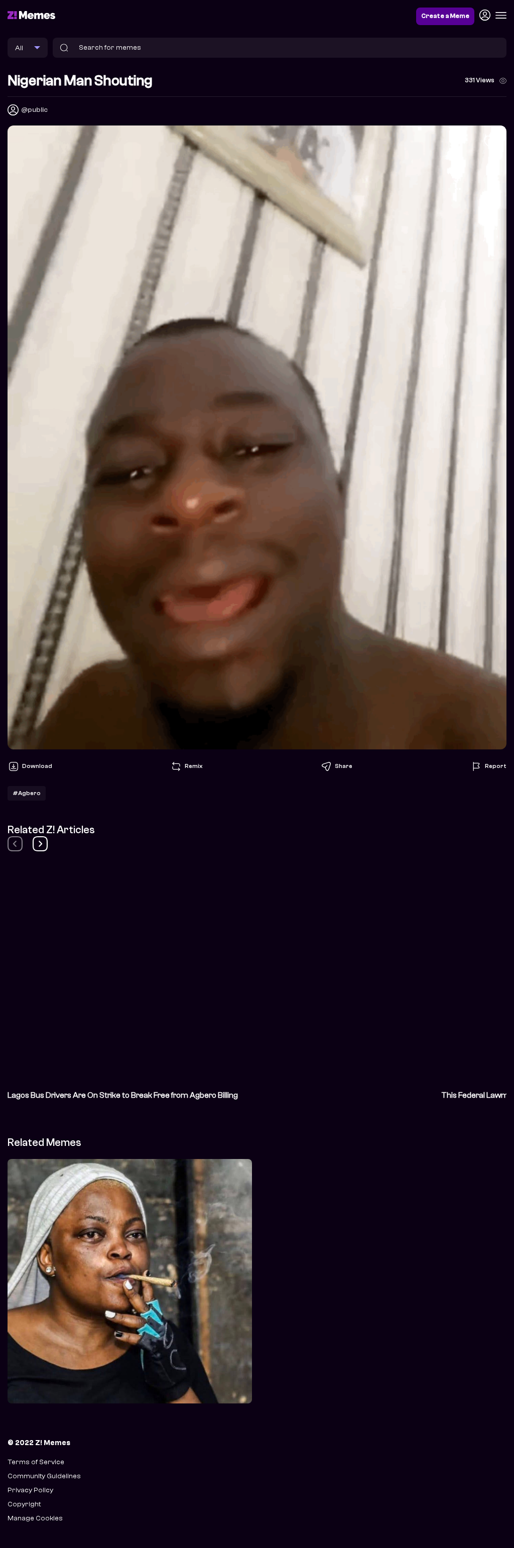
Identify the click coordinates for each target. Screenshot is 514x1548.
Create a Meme (445, 16)
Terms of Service (36, 1462)
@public (34, 109)
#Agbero (27, 793)
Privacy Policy (30, 1490)
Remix (193, 765)
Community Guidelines (44, 1476)
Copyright (24, 1504)
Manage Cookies (35, 1518)
